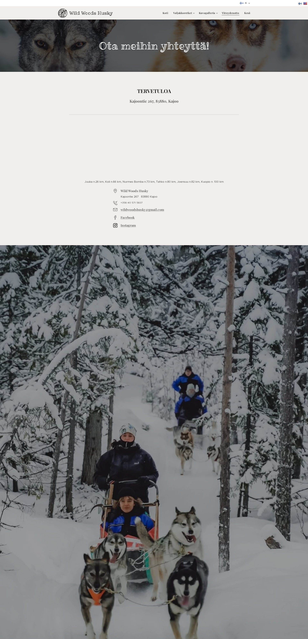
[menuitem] (166, 13)
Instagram (128, 225)
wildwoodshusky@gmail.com (142, 209)
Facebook (128, 217)
